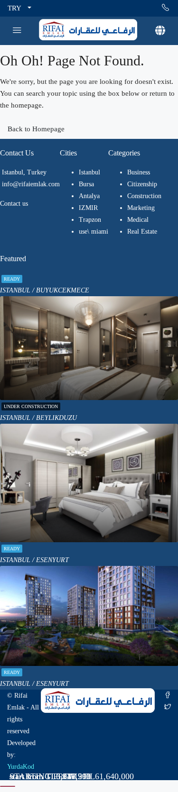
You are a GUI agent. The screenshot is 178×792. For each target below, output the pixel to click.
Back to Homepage (36, 129)
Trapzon (90, 219)
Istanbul (89, 172)
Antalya (89, 196)
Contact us (14, 203)
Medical (138, 219)
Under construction (31, 406)
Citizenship (142, 184)
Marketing (141, 207)
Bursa (86, 184)
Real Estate (142, 231)
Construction (144, 196)
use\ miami (93, 231)
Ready (12, 279)
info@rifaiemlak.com (31, 184)
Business (138, 172)
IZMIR (88, 207)
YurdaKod (20, 766)
